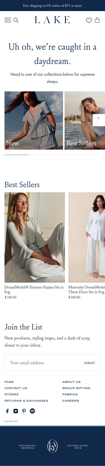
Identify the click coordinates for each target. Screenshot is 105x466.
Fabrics (70, 394)
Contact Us (15, 388)
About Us (71, 382)
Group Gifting (76, 388)
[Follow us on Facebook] (7, 411)
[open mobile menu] (7, 20)
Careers (70, 400)
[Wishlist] (89, 23)
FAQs (9, 382)
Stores (11, 394)
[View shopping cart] (97, 20)
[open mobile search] (16, 20)
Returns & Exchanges (26, 400)
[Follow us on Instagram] (16, 411)
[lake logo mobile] (52, 22)
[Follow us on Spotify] (32, 411)
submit (89, 363)
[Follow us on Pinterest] (24, 411)
